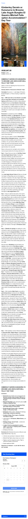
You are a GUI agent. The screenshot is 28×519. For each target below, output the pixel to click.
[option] (4, 64)
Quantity (5, 460)
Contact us (5, 516)
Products (3, 3)
